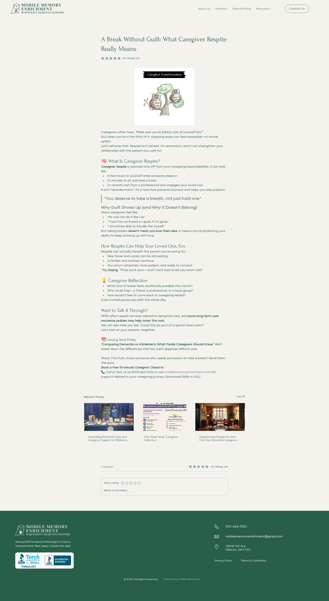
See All (241, 396)
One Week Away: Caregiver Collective (161, 438)
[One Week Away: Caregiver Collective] (164, 417)
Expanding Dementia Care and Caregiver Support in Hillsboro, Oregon (107, 438)
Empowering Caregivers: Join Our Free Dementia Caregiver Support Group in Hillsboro (218, 438)
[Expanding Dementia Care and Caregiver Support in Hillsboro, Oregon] (109, 417)
